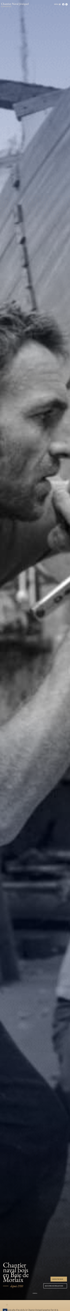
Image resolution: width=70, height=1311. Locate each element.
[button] (57, 4)
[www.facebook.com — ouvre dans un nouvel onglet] (63, 4)
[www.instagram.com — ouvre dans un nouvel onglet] (66, 4)
